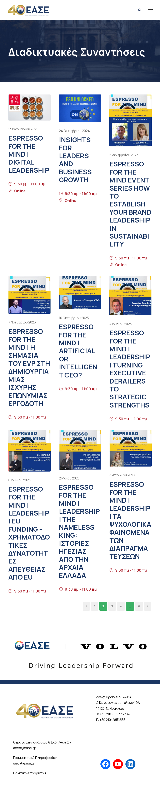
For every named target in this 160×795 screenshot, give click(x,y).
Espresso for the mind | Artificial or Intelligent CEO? (78, 350)
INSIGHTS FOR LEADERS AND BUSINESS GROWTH (75, 159)
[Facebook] (105, 764)
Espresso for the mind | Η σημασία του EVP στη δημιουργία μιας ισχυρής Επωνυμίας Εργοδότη (29, 367)
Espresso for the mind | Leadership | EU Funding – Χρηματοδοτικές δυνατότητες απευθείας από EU (29, 533)
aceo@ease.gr (24, 748)
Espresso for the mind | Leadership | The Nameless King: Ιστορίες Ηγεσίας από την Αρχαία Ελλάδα (79, 531)
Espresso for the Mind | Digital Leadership (28, 154)
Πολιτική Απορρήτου (29, 773)
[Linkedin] (130, 764)
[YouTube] (118, 764)
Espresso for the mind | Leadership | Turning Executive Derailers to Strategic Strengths (129, 369)
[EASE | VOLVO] (80, 651)
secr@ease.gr (24, 763)
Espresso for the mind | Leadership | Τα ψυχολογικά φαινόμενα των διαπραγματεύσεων (130, 520)
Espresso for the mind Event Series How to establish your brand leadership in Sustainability (130, 204)
